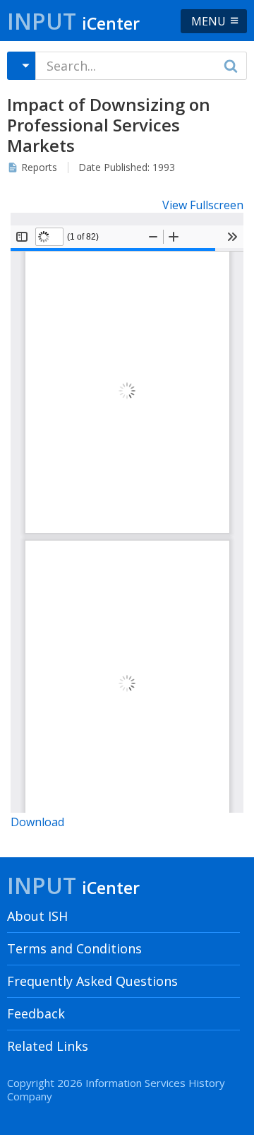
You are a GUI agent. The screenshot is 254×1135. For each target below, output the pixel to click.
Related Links (47, 1045)
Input (73, 21)
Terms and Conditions (74, 948)
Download (37, 822)
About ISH (37, 915)
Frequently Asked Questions (92, 980)
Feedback (36, 1013)
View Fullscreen (202, 205)
